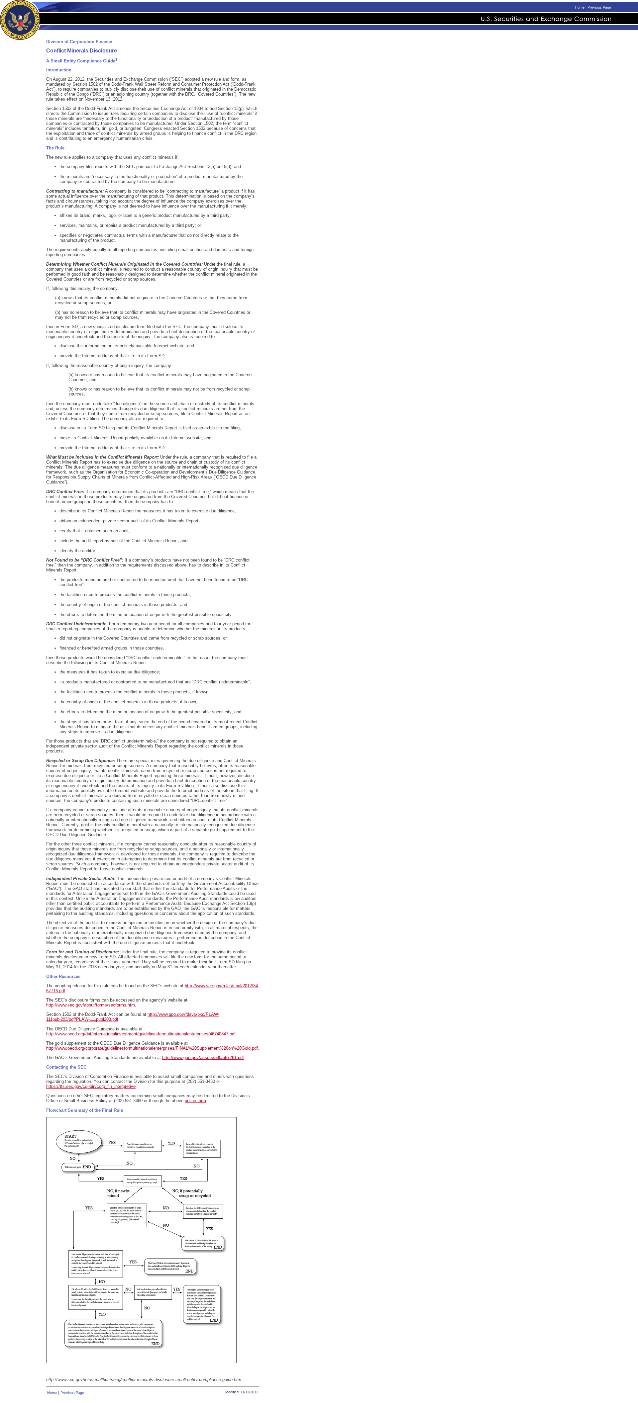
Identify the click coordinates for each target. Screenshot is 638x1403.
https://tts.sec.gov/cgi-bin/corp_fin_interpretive (91, 1086)
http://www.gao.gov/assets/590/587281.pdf (203, 1057)
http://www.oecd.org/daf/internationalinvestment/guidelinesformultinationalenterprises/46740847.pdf (141, 1033)
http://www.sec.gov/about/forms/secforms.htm (90, 1005)
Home (580, 7)
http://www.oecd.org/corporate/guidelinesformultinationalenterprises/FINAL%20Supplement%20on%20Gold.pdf (152, 1048)
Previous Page (599, 7)
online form (195, 1100)
